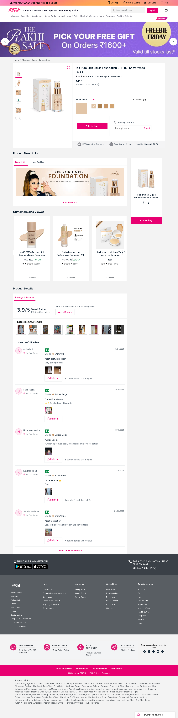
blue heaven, (66, 694)
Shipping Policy (82, 668)
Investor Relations (18, 622)
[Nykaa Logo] (14, 9)
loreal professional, (143, 686)
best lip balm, (92, 694)
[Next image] (20, 118)
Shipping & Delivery (51, 604)
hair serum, (39, 683)
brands (37, 10)
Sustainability (16, 615)
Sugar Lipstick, (50, 700)
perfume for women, (94, 683)
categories (27, 10)
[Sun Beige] (112, 106)
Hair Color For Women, (70, 697)
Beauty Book (80, 589)
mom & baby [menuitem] (72, 16)
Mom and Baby (144, 608)
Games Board (80, 593)
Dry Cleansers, (81, 703)
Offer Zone (110, 589)
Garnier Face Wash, (51, 697)
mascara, (129, 686)
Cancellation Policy (99, 668)
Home (16, 60)
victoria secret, (130, 683)
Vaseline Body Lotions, (33, 700)
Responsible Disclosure (21, 619)
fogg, (40, 689)
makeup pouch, (68, 692)
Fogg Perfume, (122, 700)
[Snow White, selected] (94, 106)
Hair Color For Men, (65, 703)
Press (13, 604)
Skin (139, 593)
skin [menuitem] (23, 16)
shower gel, (85, 689)
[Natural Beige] (100, 106)
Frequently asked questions (54, 593)
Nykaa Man (110, 597)
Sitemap (109, 608)
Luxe (140, 623)
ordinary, (70, 686)
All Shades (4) (139, 99)
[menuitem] (162, 18)
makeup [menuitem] (14, 16)
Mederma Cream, (138, 694)
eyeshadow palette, (91, 686)
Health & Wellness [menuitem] (88, 16)
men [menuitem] (101, 16)
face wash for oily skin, (54, 686)
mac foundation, (31, 692)
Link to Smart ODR (18, 626)
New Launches (112, 593)
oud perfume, (53, 692)
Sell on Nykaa (48, 608)
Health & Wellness (145, 612)
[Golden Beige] (106, 106)
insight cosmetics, (119, 689)
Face (34, 60)
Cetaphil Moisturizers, (91, 697)
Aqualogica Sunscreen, (81, 700)
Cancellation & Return (51, 601)
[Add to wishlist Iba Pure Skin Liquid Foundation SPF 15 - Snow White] (68, 68)
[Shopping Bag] (166, 10)
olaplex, (79, 692)
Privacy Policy (116, 668)
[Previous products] (15, 252)
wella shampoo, (101, 692)
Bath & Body (143, 601)
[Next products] (125, 252)
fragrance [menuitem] (110, 16)
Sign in (152, 10)
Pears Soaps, (50, 703)
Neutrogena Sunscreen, (32, 703)
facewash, (27, 694)
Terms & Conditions (64, 668)
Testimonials (16, 607)
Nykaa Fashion (56, 10)
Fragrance (142, 616)
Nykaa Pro (110, 604)
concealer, (50, 683)
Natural (141, 619)
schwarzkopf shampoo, (48, 694)
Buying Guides (80, 597)
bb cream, (118, 683)
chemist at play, (117, 686)
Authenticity (16, 600)
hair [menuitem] (28, 16)
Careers (14, 596)
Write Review (65, 312)
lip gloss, (79, 683)
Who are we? (16, 592)
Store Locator (48, 597)
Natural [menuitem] (61, 16)
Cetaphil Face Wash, (120, 694)
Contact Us (47, 589)
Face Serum (93, 703)
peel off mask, (79, 694)
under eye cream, (59, 689)
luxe (44, 10)
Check (147, 128)
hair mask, (38, 686)
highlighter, (28, 683)
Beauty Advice (71, 10)
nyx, (34, 694)
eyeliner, (29, 686)
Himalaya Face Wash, (31, 697)
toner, (78, 686)
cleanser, (105, 686)
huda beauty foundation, (120, 692)
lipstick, (19, 683)
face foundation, (136, 689)
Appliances (142, 604)
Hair (139, 597)
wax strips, (74, 689)
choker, (43, 692)
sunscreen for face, (100, 689)
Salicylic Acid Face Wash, (103, 700)
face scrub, (105, 694)
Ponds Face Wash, (110, 697)
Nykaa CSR (15, 611)
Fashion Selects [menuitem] (124, 16)
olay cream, (31, 689)
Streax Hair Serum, (127, 697)
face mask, (61, 683)
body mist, (88, 692)
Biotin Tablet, (64, 700)
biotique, (71, 683)
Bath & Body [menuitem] (50, 16)
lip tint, (47, 689)
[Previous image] (16, 118)
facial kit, (108, 683)
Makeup (26, 60)
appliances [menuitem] (37, 16)
